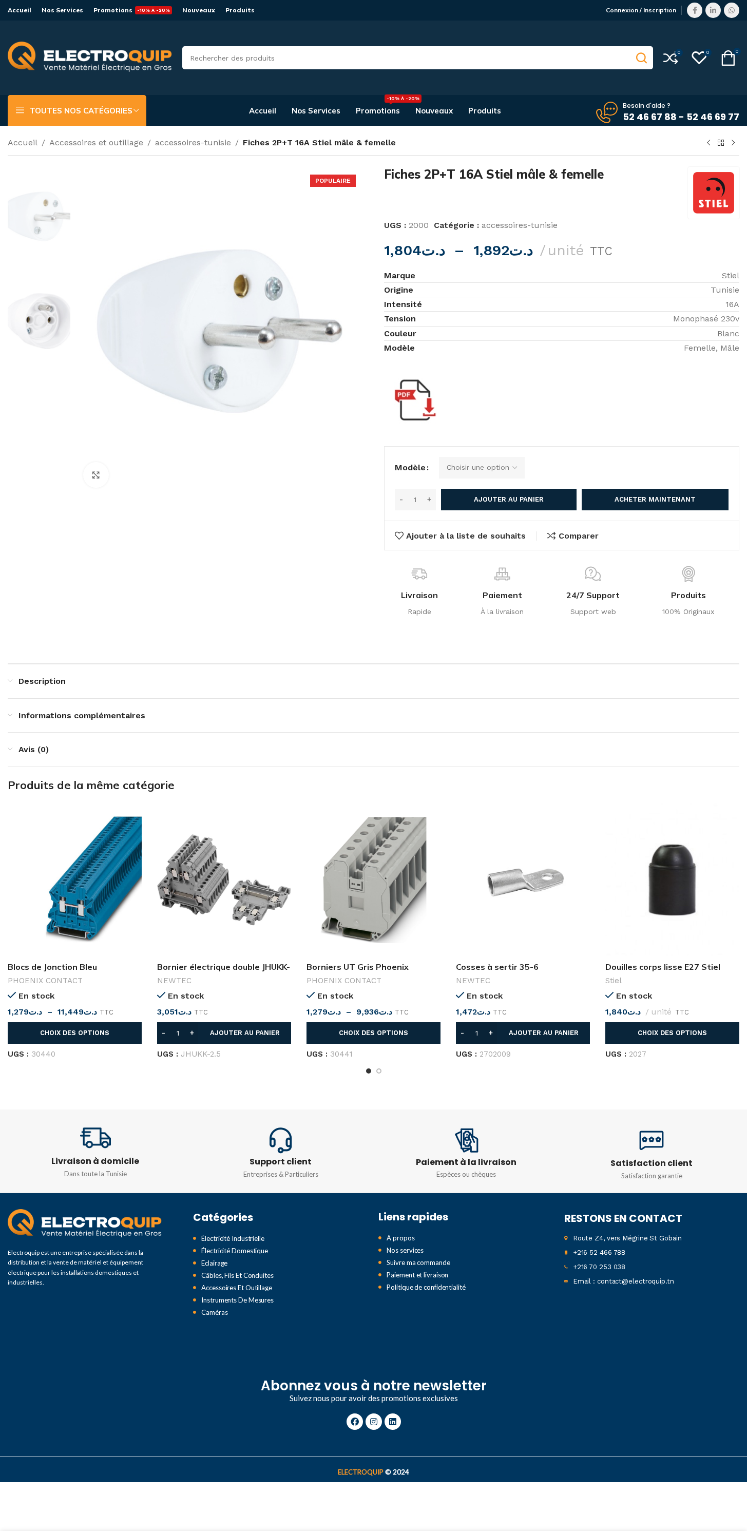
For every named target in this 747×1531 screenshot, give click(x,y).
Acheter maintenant (655, 499)
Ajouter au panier (509, 499)
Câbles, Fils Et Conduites (237, 1275)
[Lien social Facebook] (694, 10)
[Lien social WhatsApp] (731, 10)
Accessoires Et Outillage (236, 1288)
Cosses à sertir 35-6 (497, 967)
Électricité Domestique (234, 1251)
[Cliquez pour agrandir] (96, 475)
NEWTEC (174, 980)
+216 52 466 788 (599, 1252)
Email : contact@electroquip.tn (623, 1281)
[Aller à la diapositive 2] (378, 1071)
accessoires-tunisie (193, 142)
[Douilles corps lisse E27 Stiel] (672, 879)
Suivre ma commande (418, 1262)
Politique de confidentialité (426, 1287)
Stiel (613, 980)
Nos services (405, 1250)
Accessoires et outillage (96, 142)
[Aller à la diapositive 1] (368, 1071)
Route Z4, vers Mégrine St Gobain (627, 1238)
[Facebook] (355, 1421)
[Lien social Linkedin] (713, 10)
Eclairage (214, 1263)
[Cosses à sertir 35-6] (523, 879)
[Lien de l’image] (85, 1223)
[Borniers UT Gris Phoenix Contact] (373, 879)
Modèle (410, 467)
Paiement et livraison (417, 1275)
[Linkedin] (393, 1421)
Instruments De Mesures (237, 1300)
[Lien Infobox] (95, 1151)
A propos (400, 1238)
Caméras (214, 1312)
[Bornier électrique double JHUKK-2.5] (224, 879)
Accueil (22, 142)
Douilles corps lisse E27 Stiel (662, 967)
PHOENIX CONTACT (45, 980)
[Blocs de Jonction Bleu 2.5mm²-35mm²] (75, 879)
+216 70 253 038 (599, 1267)
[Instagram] (374, 1421)
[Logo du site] (90, 57)
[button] (224, 1033)
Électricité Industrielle (232, 1238)
